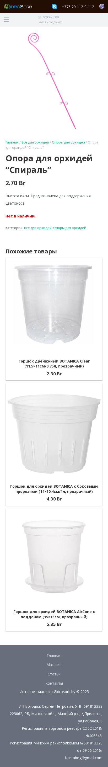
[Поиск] (102, 19)
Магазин (54, 664)
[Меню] (6, 19)
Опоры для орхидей (68, 142)
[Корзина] (93, 19)
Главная (12, 142)
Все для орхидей (35, 142)
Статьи (54, 674)
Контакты (54, 683)
